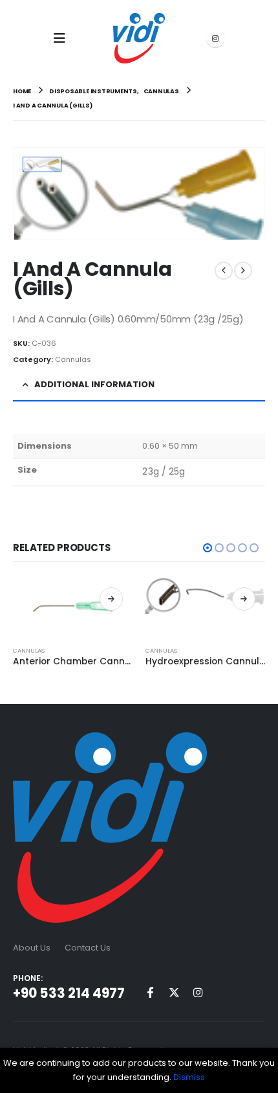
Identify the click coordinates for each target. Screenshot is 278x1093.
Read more (111, 599)
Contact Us (88, 947)
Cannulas (73, 359)
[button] (63, 38)
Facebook (150, 992)
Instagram (198, 992)
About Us (31, 947)
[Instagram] (215, 38)
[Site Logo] (139, 38)
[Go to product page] (73, 606)
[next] (243, 271)
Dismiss (189, 1077)
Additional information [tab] (94, 384)
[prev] (224, 271)
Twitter (174, 992)
